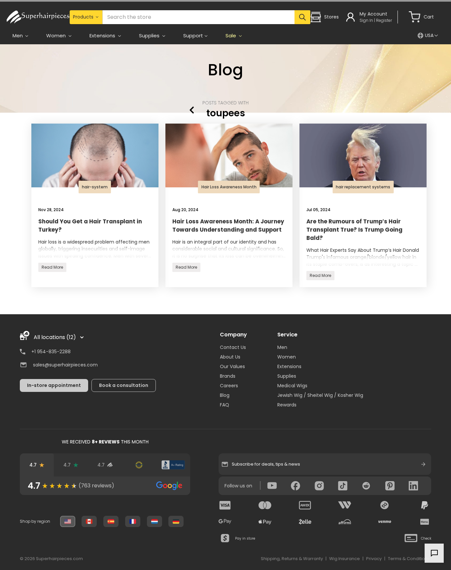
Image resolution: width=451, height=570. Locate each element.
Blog (226, 70)
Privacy (374, 558)
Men (282, 347)
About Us (230, 357)
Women (286, 357)
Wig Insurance (344, 558)
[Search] (303, 17)
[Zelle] (305, 521)
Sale (231, 35)
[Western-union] (344, 505)
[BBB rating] (173, 464)
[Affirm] (344, 521)
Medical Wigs (292, 385)
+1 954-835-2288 (51, 351)
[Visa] (225, 505)
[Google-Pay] (225, 521)
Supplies (286, 376)
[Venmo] (384, 521)
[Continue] (423, 464)
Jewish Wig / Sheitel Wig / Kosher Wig (320, 395)
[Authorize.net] (139, 464)
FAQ (224, 404)
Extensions (289, 366)
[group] (105, 485)
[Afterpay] (384, 505)
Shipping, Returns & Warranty (292, 558)
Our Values (232, 366)
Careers (229, 385)
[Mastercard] (265, 505)
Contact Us (233, 347)
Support (193, 35)
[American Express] (305, 505)
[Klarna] (424, 521)
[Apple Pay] (265, 521)
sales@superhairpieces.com (65, 364)
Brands (227, 376)
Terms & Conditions (409, 558)
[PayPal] (424, 505)
